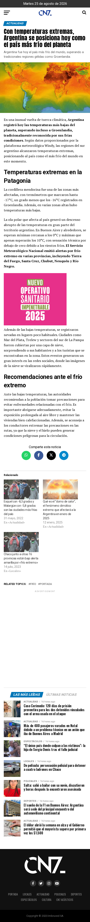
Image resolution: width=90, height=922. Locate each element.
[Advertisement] (45, 639)
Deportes (76, 894)
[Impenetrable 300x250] (45, 300)
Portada (46, 584)
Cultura (46, 900)
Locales (27, 894)
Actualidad (43, 894)
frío (33, 584)
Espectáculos (29, 900)
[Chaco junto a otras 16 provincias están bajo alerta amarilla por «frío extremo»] (21, 542)
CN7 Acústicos (64, 900)
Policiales (60, 894)
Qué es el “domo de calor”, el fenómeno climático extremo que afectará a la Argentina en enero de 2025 (59, 510)
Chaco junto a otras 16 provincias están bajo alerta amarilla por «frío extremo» (21, 558)
